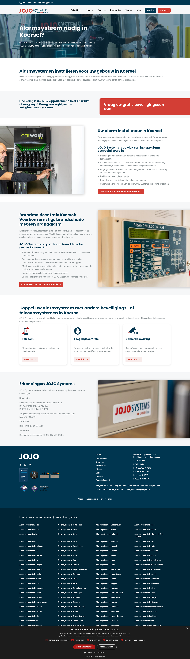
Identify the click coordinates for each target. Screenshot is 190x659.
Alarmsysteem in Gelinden (69, 574)
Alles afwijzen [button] (107, 647)
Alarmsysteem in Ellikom (68, 565)
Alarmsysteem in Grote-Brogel (71, 625)
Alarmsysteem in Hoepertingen (109, 616)
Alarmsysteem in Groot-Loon (70, 621)
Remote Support (103, 480)
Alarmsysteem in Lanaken (145, 611)
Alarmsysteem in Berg (28, 560)
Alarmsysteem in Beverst (30, 579)
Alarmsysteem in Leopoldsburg (147, 625)
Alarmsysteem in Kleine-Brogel (147, 560)
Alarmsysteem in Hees (105, 560)
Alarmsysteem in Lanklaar (145, 616)
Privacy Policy (106, 499)
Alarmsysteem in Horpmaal (107, 625)
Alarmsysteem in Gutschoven (108, 525)
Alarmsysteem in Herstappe (108, 597)
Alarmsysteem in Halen (106, 529)
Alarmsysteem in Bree (28, 621)
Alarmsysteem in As (27, 541)
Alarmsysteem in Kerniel (144, 546)
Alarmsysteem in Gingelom (69, 597)
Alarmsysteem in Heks (105, 565)
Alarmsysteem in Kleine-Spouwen (148, 565)
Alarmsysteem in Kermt (144, 541)
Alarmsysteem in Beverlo (30, 574)
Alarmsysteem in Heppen (106, 583)
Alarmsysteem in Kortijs (144, 588)
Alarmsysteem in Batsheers (31, 546)
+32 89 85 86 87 (139, 461)
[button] (76, 10)
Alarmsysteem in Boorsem (30, 607)
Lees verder (126, 636)
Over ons (100, 462)
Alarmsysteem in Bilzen (29, 583)
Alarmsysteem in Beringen (30, 565)
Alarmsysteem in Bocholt (30, 593)
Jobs (98, 473)
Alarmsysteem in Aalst (29, 525)
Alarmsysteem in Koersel (145, 574)
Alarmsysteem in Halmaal (107, 534)
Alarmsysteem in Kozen (144, 593)
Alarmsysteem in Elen (67, 560)
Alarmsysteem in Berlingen (31, 569)
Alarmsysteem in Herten (106, 602)
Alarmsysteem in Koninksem (146, 579)
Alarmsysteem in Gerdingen (70, 593)
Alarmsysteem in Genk (67, 583)
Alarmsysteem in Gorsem (69, 602)
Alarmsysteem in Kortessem (146, 583)
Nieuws (99, 469)
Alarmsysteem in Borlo (29, 616)
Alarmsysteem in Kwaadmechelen (148, 607)
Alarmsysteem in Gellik (68, 579)
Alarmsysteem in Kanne (144, 525)
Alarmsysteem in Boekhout (31, 597)
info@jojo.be (138, 464)
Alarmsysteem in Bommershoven (33, 602)
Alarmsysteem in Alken (29, 534)
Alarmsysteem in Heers (106, 555)
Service (150, 10)
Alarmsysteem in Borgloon (30, 611)
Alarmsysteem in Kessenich (146, 551)
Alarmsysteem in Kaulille (145, 529)
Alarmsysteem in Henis (106, 579)
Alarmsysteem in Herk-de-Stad (109, 593)
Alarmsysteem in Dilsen (68, 529)
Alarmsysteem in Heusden (107, 607)
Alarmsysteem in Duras (68, 541)
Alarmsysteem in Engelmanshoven (72, 569)
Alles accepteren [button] (84, 647)
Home (98, 455)
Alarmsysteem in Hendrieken (108, 574)
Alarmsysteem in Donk (67, 534)
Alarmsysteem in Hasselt (106, 546)
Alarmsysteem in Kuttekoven (146, 602)
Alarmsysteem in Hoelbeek (107, 611)
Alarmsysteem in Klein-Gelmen (147, 569)
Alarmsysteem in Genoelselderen (72, 588)
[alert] (95, 642)
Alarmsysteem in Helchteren (108, 569)
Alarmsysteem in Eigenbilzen (70, 546)
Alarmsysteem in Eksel (67, 555)
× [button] (187, 628)
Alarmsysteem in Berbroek (30, 555)
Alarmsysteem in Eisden (68, 551)
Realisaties (101, 466)
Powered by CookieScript (95, 657)
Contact (164, 10)
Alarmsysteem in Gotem (68, 611)
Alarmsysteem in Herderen (107, 588)
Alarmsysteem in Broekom (30, 625)
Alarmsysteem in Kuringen (145, 597)
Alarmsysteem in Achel (29, 529)
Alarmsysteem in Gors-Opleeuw (71, 607)
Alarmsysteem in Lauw (144, 621)
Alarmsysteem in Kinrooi (145, 555)
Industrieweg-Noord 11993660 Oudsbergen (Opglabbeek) (146, 456)
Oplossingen (101, 458)
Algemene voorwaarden (88, 499)
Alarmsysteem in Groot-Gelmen (71, 616)
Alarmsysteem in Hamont (107, 541)
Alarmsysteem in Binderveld (31, 588)
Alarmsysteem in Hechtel (106, 551)
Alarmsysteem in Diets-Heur (70, 525)
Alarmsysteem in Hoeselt (107, 621)
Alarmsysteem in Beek (29, 551)
